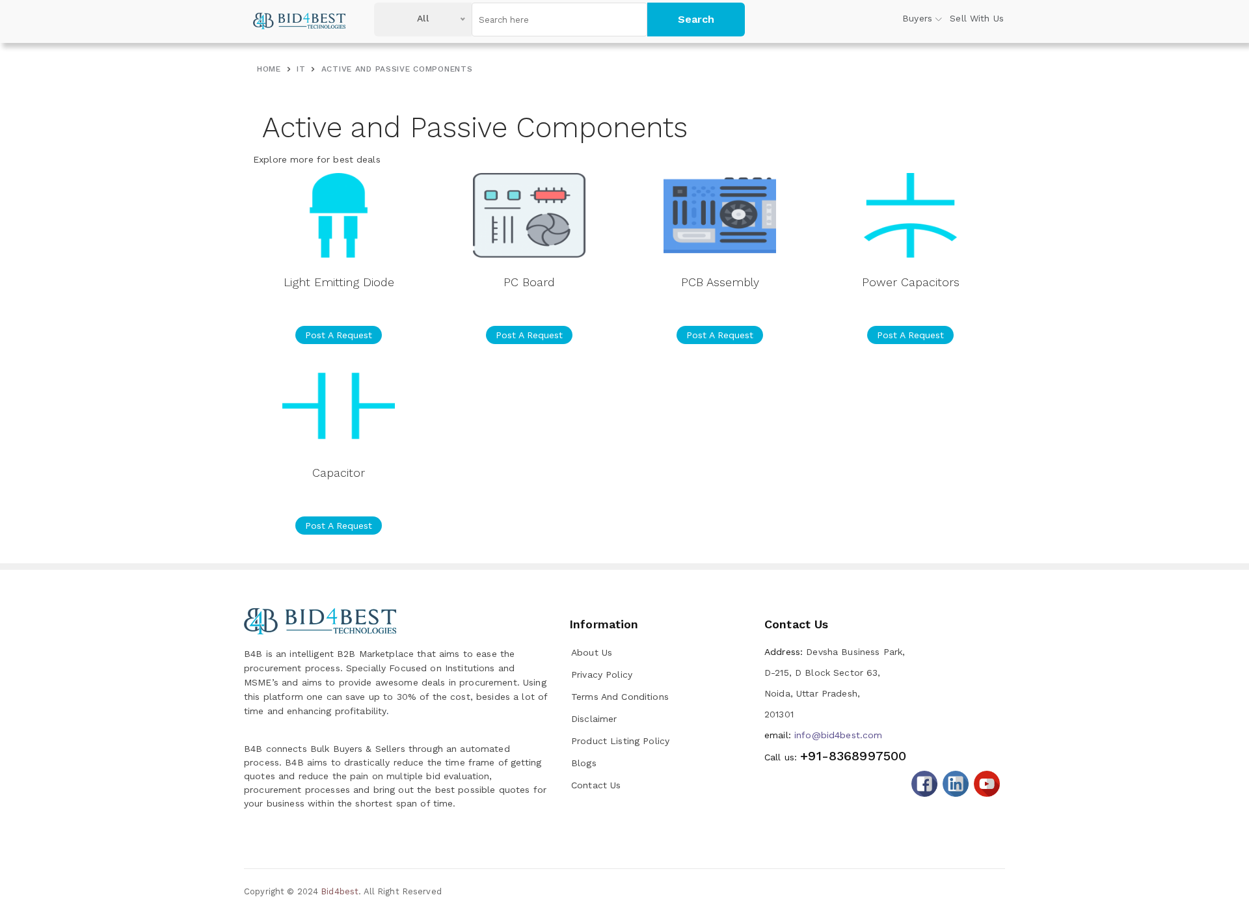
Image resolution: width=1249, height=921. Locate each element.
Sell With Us (977, 18)
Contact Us (596, 785)
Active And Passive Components (397, 68)
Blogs (584, 763)
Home (269, 68)
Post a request (338, 335)
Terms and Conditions (620, 696)
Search (696, 19)
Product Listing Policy (620, 741)
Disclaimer (594, 719)
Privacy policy (601, 674)
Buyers (917, 18)
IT (301, 68)
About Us (591, 652)
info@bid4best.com (823, 735)
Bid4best (339, 891)
